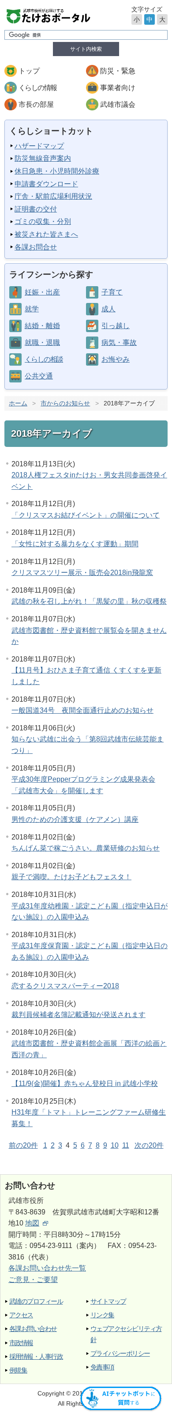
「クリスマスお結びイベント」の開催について (85, 515)
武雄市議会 (117, 104)
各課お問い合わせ (33, 1328)
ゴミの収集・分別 (43, 221)
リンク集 (102, 1315)
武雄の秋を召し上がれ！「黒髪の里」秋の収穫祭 (89, 601)
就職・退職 (42, 342)
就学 (32, 309)
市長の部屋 (36, 104)
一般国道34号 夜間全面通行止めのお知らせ (82, 710)
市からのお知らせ (65, 403)
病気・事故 (119, 342)
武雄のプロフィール (36, 1301)
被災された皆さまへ (46, 234)
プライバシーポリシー (120, 1353)
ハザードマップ (39, 146)
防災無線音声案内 (43, 158)
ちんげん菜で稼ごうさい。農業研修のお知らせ (85, 848)
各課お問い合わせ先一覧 (47, 1268)
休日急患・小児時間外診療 (57, 171)
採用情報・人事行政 (36, 1356)
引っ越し (115, 325)
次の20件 (149, 1145)
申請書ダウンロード (46, 184)
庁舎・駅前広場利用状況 (53, 196)
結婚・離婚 (42, 325)
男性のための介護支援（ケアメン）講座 (74, 819)
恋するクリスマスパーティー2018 (65, 986)
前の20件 (23, 1145)
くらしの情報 (37, 87)
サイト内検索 (86, 49)
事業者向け (117, 87)
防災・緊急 (117, 71)
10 (115, 1145)
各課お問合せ (36, 247)
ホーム (18, 403)
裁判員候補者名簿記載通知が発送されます (78, 1014)
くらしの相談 (44, 359)
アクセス (21, 1315)
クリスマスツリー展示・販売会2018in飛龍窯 (82, 572)
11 (125, 1145)
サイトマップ (108, 1301)
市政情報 (21, 1342)
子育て (112, 292)
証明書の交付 (36, 209)
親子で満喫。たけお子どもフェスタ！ (71, 877)
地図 (32, 1223)
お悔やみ (115, 359)
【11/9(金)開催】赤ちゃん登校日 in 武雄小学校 (84, 1083)
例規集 (18, 1370)
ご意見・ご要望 (33, 1279)
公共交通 (39, 376)
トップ (29, 71)
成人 (108, 309)
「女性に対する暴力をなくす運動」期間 (74, 544)
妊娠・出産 (42, 292)
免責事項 (102, 1367)
